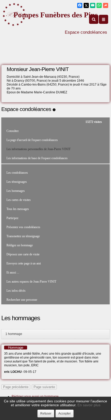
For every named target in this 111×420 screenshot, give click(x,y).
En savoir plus (88, 405)
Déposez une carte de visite (22, 254)
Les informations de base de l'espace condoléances (37, 158)
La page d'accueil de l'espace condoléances (32, 140)
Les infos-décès (16, 290)
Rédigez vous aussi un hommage (35, 396)
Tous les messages (17, 209)
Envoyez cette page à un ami (23, 263)
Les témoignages (16, 182)
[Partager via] (105, 5)
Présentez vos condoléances (23, 227)
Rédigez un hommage (19, 245)
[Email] (92, 5)
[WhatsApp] (99, 5)
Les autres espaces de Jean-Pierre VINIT (31, 281)
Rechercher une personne (21, 300)
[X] (86, 5)
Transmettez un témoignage (23, 236)
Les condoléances (17, 172)
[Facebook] (79, 5)
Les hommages (15, 191)
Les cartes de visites (18, 200)
